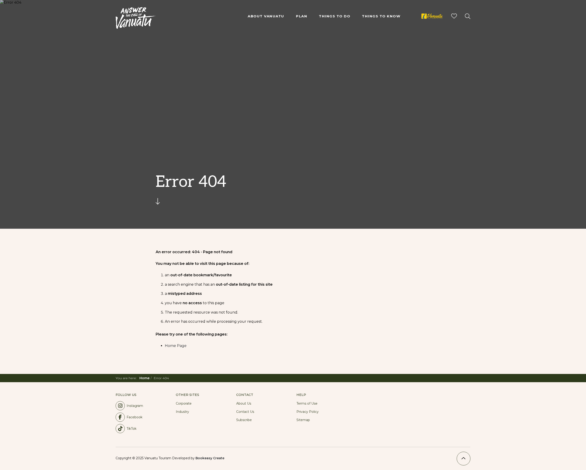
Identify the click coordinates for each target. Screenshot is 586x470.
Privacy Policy (307, 412)
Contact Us (245, 412)
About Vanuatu (266, 16)
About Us (243, 403)
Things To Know (381, 16)
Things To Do (334, 16)
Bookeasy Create (209, 458)
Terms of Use (306, 403)
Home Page (176, 346)
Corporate (184, 403)
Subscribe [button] (244, 420)
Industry (182, 412)
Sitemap (303, 420)
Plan (301, 16)
